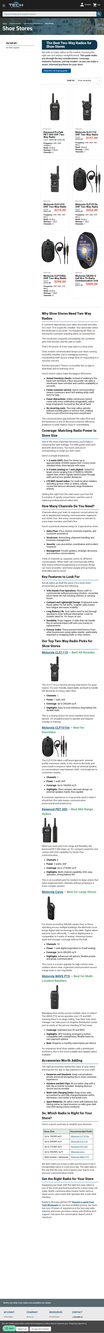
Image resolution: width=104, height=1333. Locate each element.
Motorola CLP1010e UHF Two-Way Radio (86, 205)
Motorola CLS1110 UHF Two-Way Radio (86, 133)
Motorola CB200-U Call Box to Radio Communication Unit (86, 278)
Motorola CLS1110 (55, 652)
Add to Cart (87, 109)
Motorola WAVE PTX (56, 976)
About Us (30, 1317)
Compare (53, 105)
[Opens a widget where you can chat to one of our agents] (9, 1328)
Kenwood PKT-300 (55, 809)
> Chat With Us (77, 1317)
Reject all (22, 1329)
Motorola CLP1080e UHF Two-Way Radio (55, 277)
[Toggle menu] (4, 5)
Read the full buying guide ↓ (56, 71)
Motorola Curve (52, 892)
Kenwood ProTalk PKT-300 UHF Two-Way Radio (54, 134)
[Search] (98, 14)
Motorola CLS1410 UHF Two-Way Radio (55, 205)
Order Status (8, 1317)
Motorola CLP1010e (56, 727)
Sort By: (71, 80)
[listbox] (88, 80)
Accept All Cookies (40, 1329)
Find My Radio (54, 1317)
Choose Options (55, 109)
